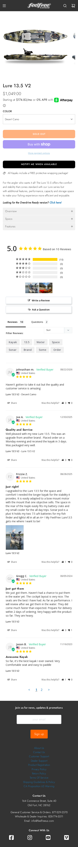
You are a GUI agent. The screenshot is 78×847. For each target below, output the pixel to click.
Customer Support (39, 756)
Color (7, 111)
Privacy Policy (39, 769)
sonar (12, 350)
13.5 (26, 342)
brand (28, 350)
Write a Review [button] (41, 300)
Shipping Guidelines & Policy (39, 782)
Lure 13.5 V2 (12, 394)
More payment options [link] (39, 153)
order (57, 350)
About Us (39, 748)
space (56, 342)
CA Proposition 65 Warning (39, 786)
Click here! (56, 202)
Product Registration (39, 765)
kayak (13, 342)
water (41, 342)
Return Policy (39, 773)
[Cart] (73, 6)
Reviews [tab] (12, 322)
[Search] (65, 6)
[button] (39, 211)
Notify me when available (39, 164)
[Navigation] (4, 6)
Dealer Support (39, 761)
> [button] (49, 689)
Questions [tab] (37, 322)
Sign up (39, 734)
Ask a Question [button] (41, 309)
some (42, 350)
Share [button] (13, 403)
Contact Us (39, 752)
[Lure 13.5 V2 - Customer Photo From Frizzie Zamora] (32, 288)
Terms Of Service (39, 778)
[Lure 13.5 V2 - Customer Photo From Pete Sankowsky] (45, 288)
